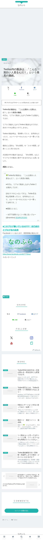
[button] (28, 94)
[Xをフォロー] (11, 338)
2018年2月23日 (21, 218)
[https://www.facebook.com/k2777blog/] (21, 244)
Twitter (7, 296)
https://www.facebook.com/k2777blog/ (17, 254)
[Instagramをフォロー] (31, 338)
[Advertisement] (21, 32)
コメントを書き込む (22, 510)
